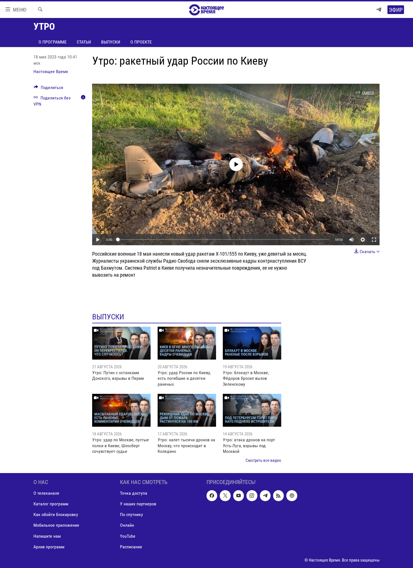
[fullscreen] (374, 239)
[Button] (48, 89)
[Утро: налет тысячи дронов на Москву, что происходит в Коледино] (187, 410)
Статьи (84, 42)
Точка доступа (133, 493)
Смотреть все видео (263, 460)
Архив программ (48, 546)
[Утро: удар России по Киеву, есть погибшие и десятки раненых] (187, 343)
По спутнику (131, 514)
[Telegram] (378, 9)
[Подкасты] (291, 495)
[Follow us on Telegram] (265, 495)
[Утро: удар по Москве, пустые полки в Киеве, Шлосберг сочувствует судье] (121, 410)
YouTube (127, 536)
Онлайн (127, 525)
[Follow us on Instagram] (251, 495)
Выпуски (110, 42)
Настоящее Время (50, 71)
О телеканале (46, 493)
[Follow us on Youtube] (238, 495)
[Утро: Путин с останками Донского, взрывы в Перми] (121, 343)
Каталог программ (50, 503)
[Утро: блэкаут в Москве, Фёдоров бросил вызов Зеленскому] (252, 343)
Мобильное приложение (56, 525)
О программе (52, 42)
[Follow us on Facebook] (211, 495)
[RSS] (278, 495)
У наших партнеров (138, 503)
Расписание (131, 546)
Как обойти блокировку (55, 514)
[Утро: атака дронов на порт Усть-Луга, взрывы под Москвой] (252, 410)
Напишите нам (47, 536)
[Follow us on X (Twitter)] (225, 495)
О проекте (141, 42)
